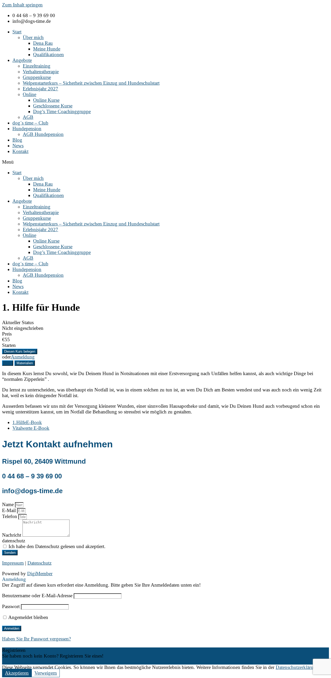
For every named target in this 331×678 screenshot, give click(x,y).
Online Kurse (46, 100)
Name (8, 504)
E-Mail (9, 510)
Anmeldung (23, 357)
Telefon (10, 516)
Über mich (33, 37)
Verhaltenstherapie (41, 71)
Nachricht (12, 535)
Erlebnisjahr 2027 (40, 88)
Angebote (22, 60)
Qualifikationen (48, 54)
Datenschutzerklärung (297, 667)
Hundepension (26, 128)
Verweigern (45, 673)
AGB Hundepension (43, 134)
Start (16, 31)
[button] (165, 162)
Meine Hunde (46, 49)
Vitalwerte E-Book (30, 428)
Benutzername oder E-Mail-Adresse (37, 595)
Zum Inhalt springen (22, 5)
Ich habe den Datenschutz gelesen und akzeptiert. (57, 546)
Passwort (11, 606)
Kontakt (20, 151)
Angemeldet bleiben (27, 617)
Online (29, 94)
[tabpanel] (165, 393)
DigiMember (39, 573)
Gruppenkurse (37, 77)
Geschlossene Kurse (52, 105)
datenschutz (13, 540)
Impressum (13, 563)
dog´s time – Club (30, 123)
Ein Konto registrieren (24, 661)
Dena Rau (43, 43)
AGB (28, 117)
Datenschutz (39, 563)
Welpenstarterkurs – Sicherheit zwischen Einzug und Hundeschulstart (91, 83)
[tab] (7, 363)
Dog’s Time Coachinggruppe (62, 111)
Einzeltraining (36, 66)
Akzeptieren (17, 673)
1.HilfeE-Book (27, 422)
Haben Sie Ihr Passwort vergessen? (36, 638)
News (18, 145)
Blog (17, 140)
